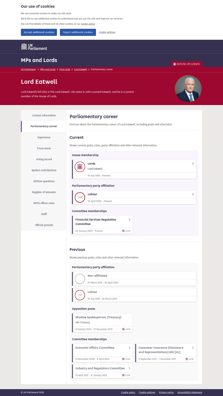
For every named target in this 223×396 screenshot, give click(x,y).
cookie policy (88, 24)
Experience (44, 137)
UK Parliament (28, 69)
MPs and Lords (39, 60)
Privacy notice (166, 392)
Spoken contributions (44, 170)
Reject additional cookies (78, 32)
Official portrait (44, 225)
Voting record (44, 159)
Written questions (43, 181)
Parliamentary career (44, 126)
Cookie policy (128, 392)
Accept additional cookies (39, 32)
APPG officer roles (43, 203)
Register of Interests (44, 192)
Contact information (44, 115)
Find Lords (64, 69)
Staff (44, 214)
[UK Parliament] (34, 46)
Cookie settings (107, 32)
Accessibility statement (189, 392)
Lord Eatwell (80, 69)
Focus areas (44, 148)
